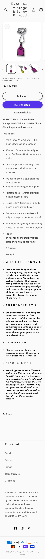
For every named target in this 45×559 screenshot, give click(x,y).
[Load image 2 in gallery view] (22, 69)
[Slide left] (3, 69)
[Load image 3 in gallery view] (34, 69)
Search (8, 453)
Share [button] (9, 414)
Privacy (8, 466)
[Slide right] (42, 69)
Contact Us (10, 480)
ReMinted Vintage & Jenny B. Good (21, 552)
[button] (6, 9)
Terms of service (12, 473)
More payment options (22, 112)
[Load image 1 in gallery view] (11, 69)
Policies (8, 460)
